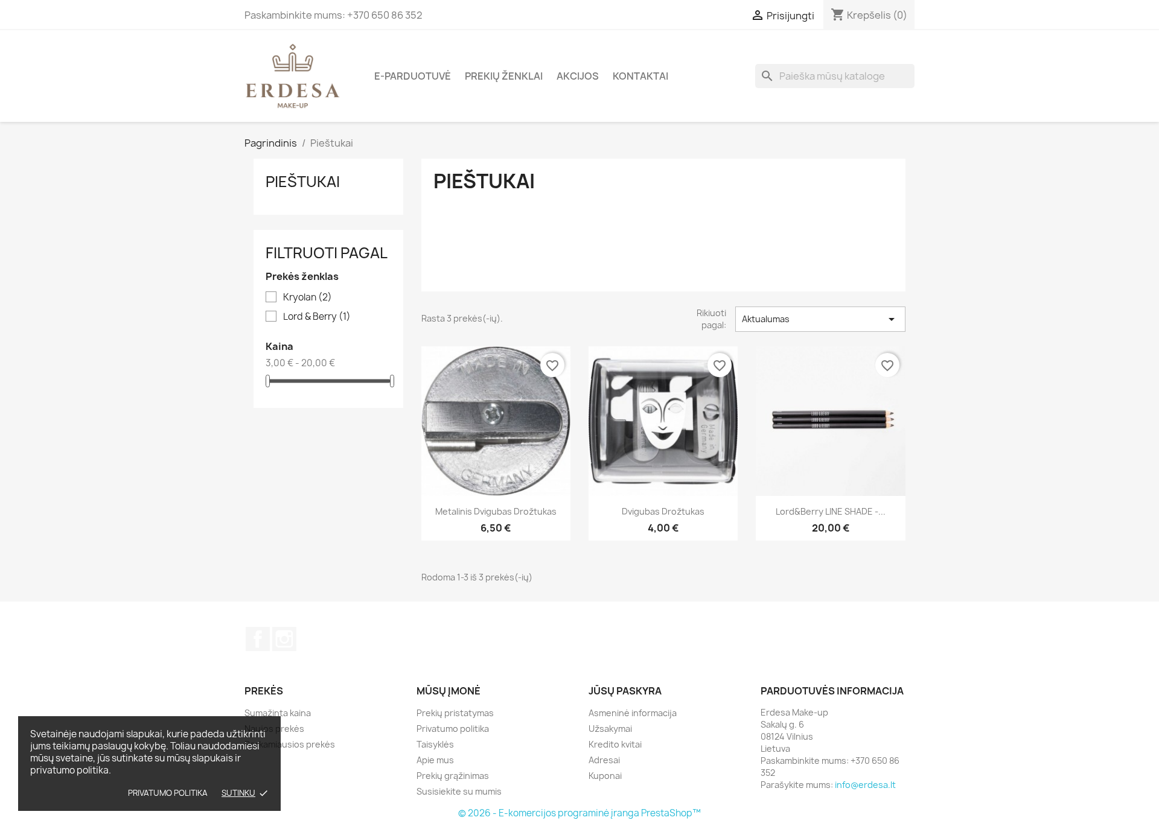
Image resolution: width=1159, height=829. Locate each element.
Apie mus (435, 760)
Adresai (604, 760)
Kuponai (605, 775)
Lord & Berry (317, 317)
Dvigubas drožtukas (663, 511)
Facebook (258, 639)
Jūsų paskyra (625, 690)
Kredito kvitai (615, 744)
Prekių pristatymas (455, 713)
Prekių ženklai (504, 76)
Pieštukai (303, 181)
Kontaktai (640, 76)
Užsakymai (610, 728)
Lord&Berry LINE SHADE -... (831, 511)
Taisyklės (435, 744)
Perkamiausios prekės (289, 744)
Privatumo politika (168, 792)
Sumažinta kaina (277, 713)
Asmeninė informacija (633, 713)
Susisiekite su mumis (459, 791)
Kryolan (307, 297)
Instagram (284, 639)
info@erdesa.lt (865, 784)
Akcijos (578, 76)
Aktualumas (820, 319)
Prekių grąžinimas (453, 775)
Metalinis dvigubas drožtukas (496, 511)
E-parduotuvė (412, 76)
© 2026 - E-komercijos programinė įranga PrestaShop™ (579, 813)
